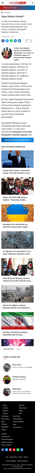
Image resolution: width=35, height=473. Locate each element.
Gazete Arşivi (17, 427)
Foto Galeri (4, 416)
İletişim (26, 457)
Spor (20, 413)
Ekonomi (21, 405)
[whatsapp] (11, 40)
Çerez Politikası (11, 461)
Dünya (5, 405)
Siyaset (5, 413)
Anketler (4, 434)
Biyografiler (7, 12)
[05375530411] (18, 449)
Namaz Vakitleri (6, 445)
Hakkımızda (13, 457)
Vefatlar (3, 429)
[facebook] (3, 40)
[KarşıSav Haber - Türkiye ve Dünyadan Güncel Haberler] (17, 3)
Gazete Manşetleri (7, 439)
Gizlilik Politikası (22, 461)
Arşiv (14, 424)
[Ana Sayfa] (2, 12)
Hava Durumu (5, 436)
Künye (20, 457)
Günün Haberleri (18, 421)
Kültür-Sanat (23, 408)
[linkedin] (19, 40)
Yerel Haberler (17, 419)
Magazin (5, 410)
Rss (7, 457)
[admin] (21, 449)
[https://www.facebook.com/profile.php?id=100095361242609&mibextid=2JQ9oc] (2, 449)
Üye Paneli (16, 416)
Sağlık (21, 410)
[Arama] (32, 3)
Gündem (5, 408)
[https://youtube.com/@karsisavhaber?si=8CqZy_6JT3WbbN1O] (14, 449)
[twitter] (7, 40)
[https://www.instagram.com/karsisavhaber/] (10, 449)
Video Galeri (5, 419)
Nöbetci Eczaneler (7, 442)
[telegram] (15, 40)
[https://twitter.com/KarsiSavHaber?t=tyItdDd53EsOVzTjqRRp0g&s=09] (6, 449)
